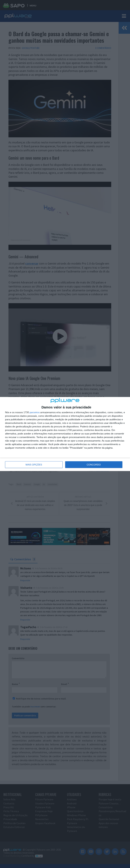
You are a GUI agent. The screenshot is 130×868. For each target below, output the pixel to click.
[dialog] (65, 434)
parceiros (35, 412)
